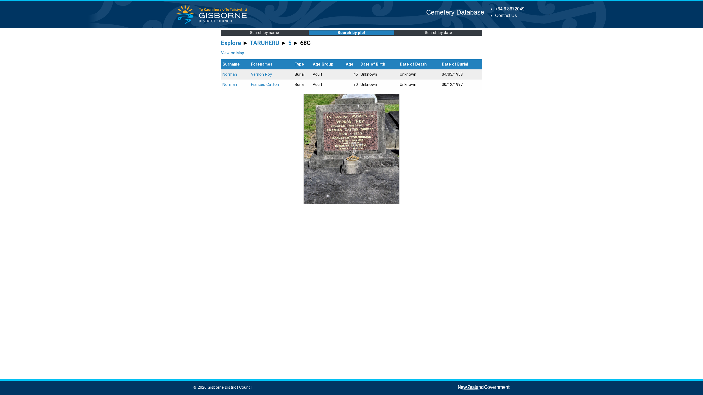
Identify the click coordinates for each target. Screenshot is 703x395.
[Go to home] (213, 24)
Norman (229, 74)
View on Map (232, 53)
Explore (231, 43)
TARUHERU (264, 43)
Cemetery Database (455, 12)
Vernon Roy (261, 74)
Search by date (438, 32)
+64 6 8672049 (510, 9)
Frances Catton (265, 84)
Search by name (264, 32)
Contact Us (506, 15)
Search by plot (351, 32)
